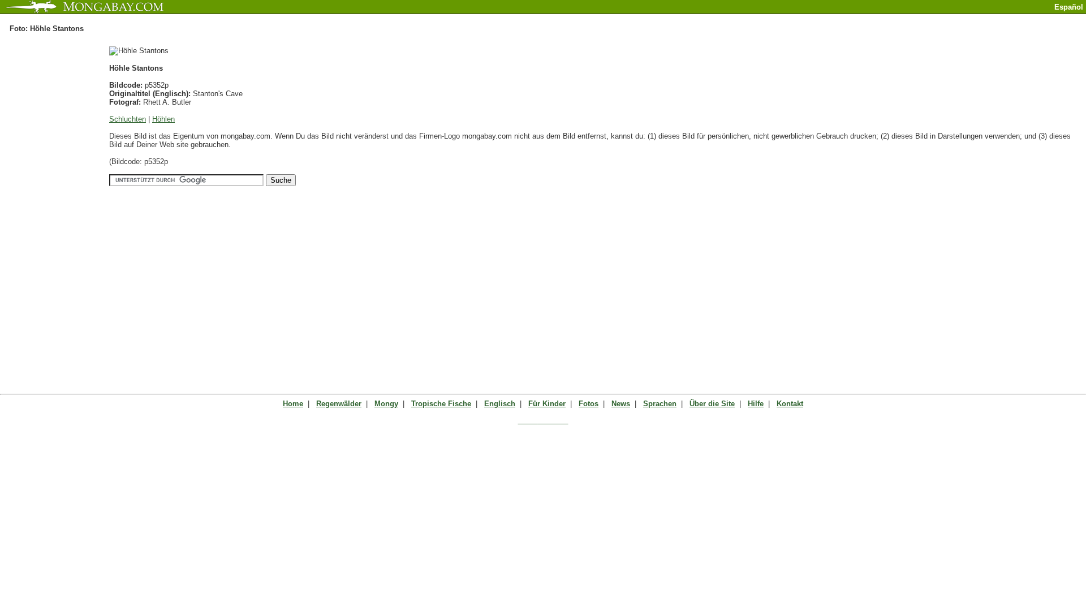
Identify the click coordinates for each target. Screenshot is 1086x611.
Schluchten (127, 119)
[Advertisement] (953, 18)
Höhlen (163, 119)
